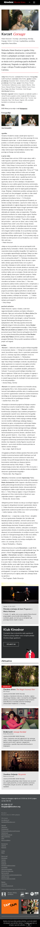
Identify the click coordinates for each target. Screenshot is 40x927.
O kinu (3, 851)
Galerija (3, 846)
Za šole (3, 860)
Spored (3, 825)
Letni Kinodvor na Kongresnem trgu (11, 875)
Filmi (2, 838)
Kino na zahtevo (5, 840)
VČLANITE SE (11, 644)
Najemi (3, 882)
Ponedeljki (4, 867)
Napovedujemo (5, 836)
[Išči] (29, 2)
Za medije (4, 884)
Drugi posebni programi (8, 879)
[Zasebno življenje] (20, 761)
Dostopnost (4, 829)
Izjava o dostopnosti (7, 886)
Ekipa (2, 853)
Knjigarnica (4, 844)
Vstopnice (4, 827)
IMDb (3, 105)
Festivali (3, 864)
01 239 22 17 (7, 804)
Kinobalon (6, 686)
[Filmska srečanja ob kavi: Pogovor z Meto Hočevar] (20, 593)
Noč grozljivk (5, 873)
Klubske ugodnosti (6, 835)
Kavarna (3, 847)
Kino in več (4, 856)
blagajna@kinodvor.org (10, 806)
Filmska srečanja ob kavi (8, 865)
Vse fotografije (6, 128)
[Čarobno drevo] (20, 676)
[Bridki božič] (20, 718)
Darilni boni (4, 833)
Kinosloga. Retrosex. (7, 871)
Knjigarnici (23, 108)
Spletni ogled (5, 877)
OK (29, 925)
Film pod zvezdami (6, 869)
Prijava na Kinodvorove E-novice (10, 831)
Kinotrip (3, 862)
